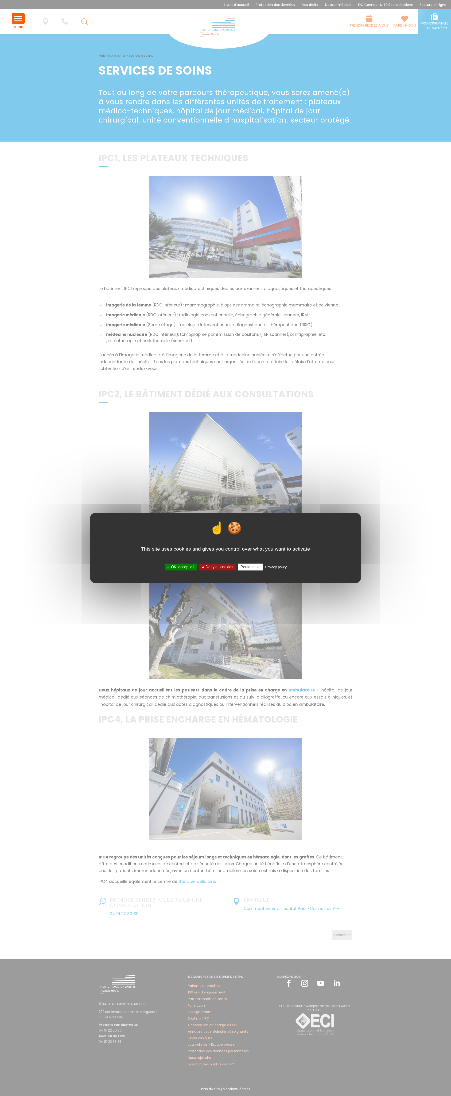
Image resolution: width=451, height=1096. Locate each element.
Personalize (250, 567)
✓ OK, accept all (180, 567)
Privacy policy (276, 567)
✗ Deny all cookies (217, 567)
